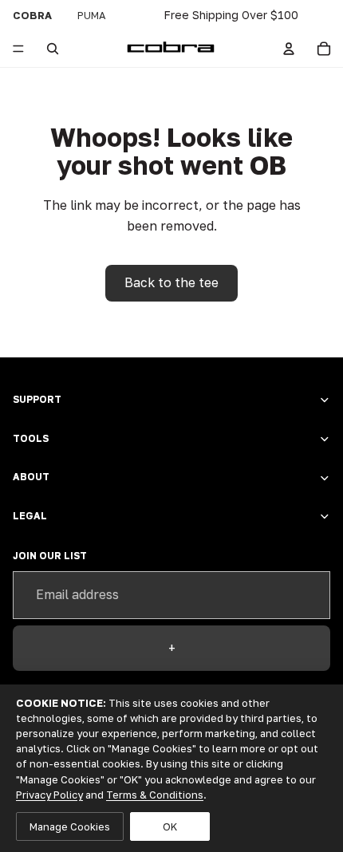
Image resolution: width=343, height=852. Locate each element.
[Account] (288, 48)
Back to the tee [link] (171, 282)
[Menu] (18, 48)
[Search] (52, 48)
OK (170, 826)
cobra (32, 15)
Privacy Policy (49, 794)
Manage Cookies (70, 826)
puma (91, 15)
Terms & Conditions (154, 794)
